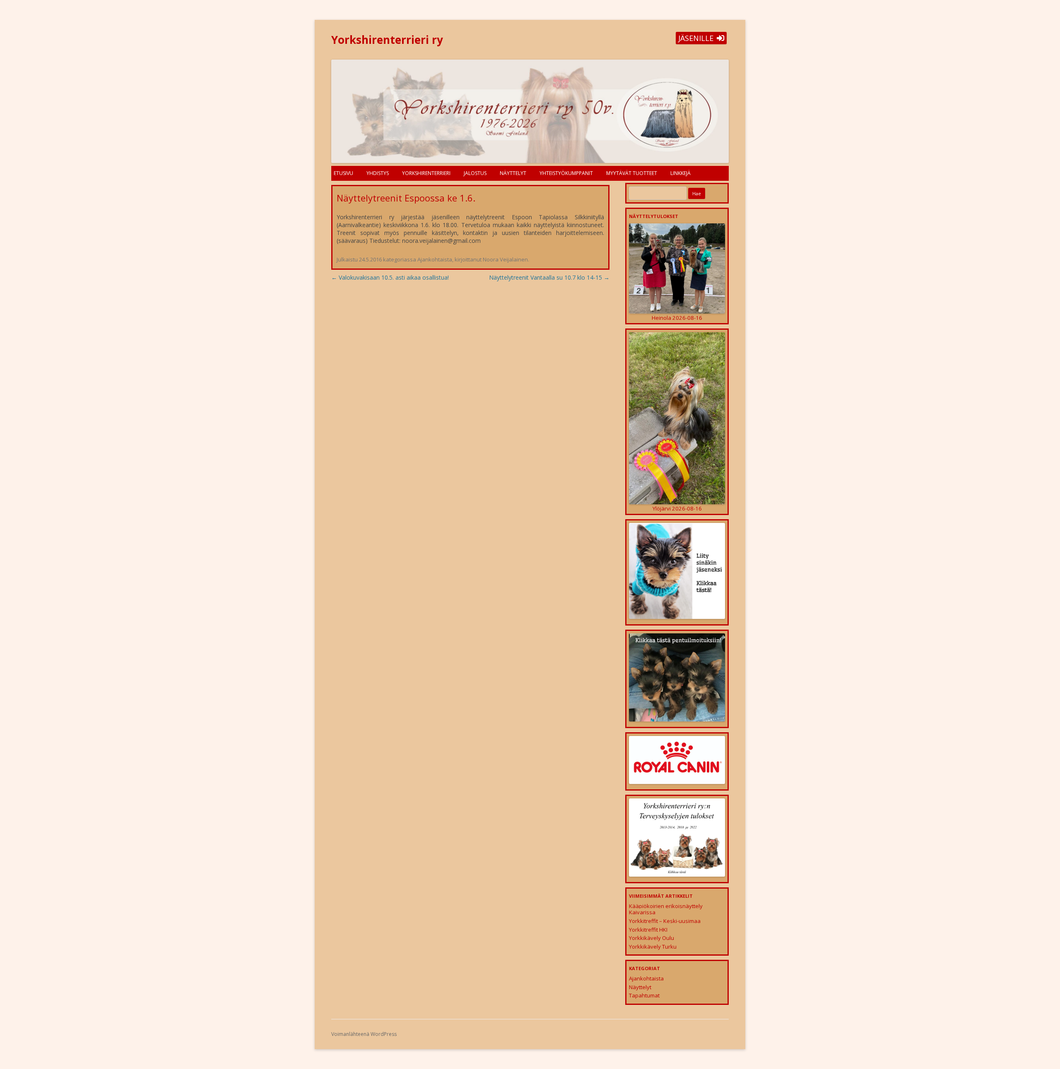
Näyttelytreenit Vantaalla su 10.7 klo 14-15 (549, 277)
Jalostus (475, 173)
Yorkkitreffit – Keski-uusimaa (665, 921)
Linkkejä (680, 173)
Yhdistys (377, 173)
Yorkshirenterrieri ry (387, 39)
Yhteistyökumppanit (566, 173)
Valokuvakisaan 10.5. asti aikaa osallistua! (390, 277)
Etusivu (343, 173)
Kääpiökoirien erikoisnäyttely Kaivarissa (666, 909)
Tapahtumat (644, 995)
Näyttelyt (513, 173)
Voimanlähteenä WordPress (364, 1034)
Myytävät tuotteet (631, 173)
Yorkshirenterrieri (426, 173)
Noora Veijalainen (505, 259)
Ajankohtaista (434, 259)
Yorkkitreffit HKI (648, 929)
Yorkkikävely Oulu (651, 938)
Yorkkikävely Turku (653, 946)
